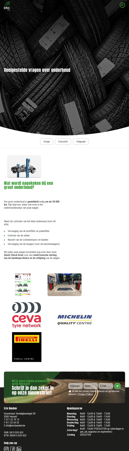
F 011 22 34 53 (11, 422)
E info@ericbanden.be (14, 425)
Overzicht (63, 141)
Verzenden (117, 386)
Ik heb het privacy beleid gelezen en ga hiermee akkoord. (93, 393)
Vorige (46, 141)
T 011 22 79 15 (11, 419)
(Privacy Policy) (85, 394)
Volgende (81, 141)
